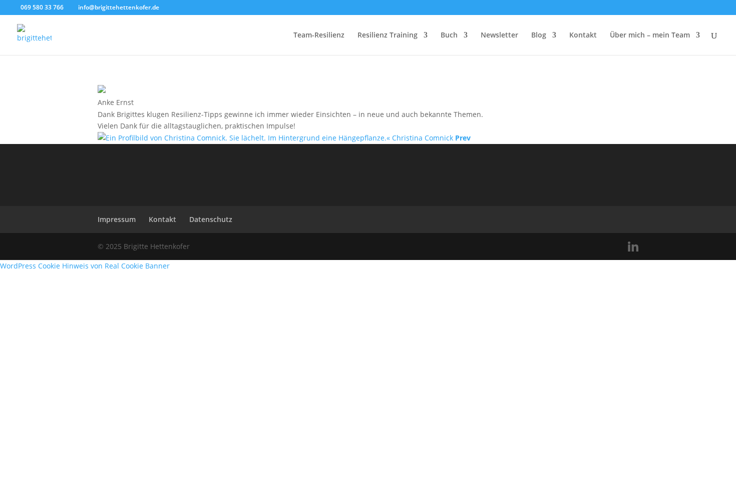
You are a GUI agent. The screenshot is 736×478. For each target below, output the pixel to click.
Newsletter (499, 36)
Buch (449, 36)
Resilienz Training (387, 36)
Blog (538, 36)
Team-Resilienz (318, 36)
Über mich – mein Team (650, 36)
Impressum (117, 219)
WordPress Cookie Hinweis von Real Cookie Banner (85, 265)
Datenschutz (210, 219)
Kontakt (583, 36)
